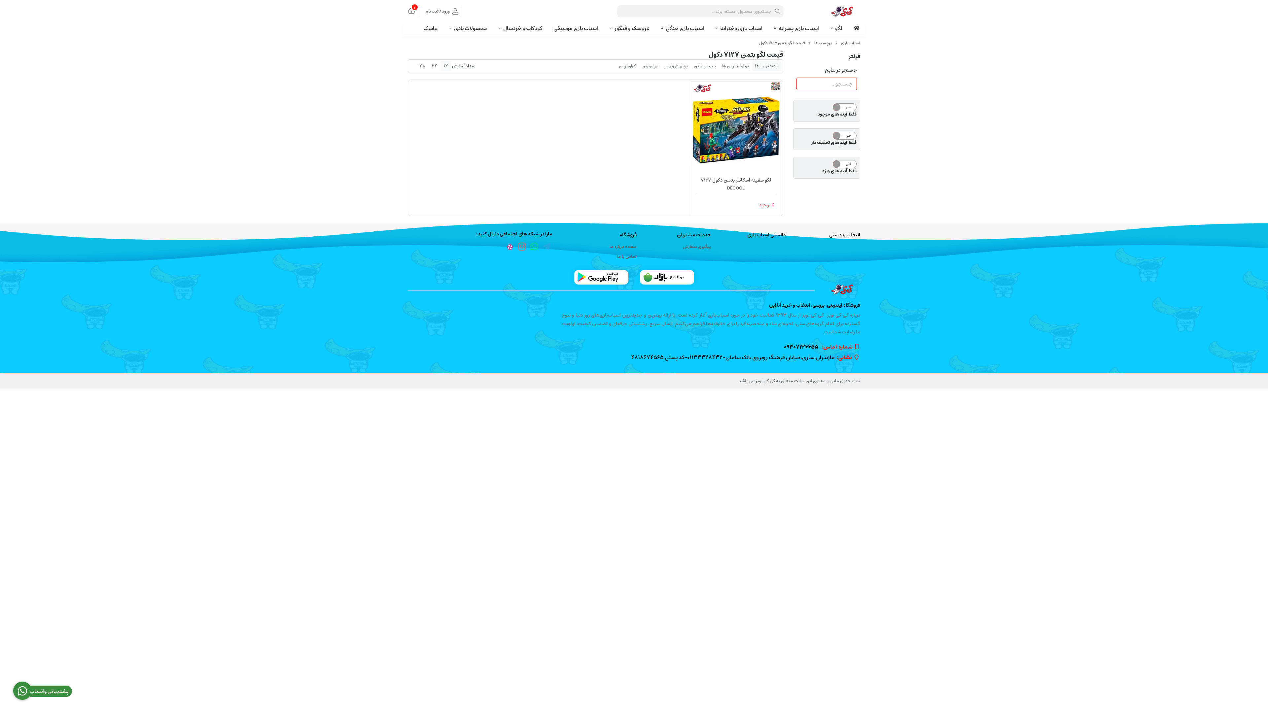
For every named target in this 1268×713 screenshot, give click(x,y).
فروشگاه (628, 235)
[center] (778, 11)
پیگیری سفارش (697, 247)
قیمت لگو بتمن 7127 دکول (782, 43)
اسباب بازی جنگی (685, 28)
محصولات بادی (470, 28)
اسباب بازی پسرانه (799, 28)
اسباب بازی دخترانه (741, 28)
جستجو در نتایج (841, 70)
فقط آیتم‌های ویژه (839, 171)
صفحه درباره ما (623, 247)
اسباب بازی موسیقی (575, 28)
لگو (838, 28)
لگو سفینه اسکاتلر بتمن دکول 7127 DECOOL (736, 184)
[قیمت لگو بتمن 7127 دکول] (634, 289)
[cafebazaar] (667, 277)
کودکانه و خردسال (522, 28)
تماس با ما (627, 256)
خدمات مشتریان (694, 235)
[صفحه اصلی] (850, 43)
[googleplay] (601, 277)
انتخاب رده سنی (844, 235)
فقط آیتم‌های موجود (837, 114)
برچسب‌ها (823, 43)
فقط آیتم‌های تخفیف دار (834, 143)
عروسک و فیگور (632, 28)
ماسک (430, 28)
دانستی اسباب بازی (766, 235)
